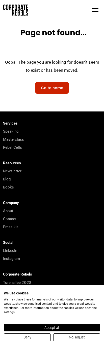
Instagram (11, 258)
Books (8, 186)
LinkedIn (10, 250)
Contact (9, 218)
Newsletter (12, 170)
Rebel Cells (12, 147)
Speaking (10, 131)
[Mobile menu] (95, 10)
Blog (7, 178)
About (8, 210)
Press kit (10, 226)
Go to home (52, 88)
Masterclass (13, 139)
